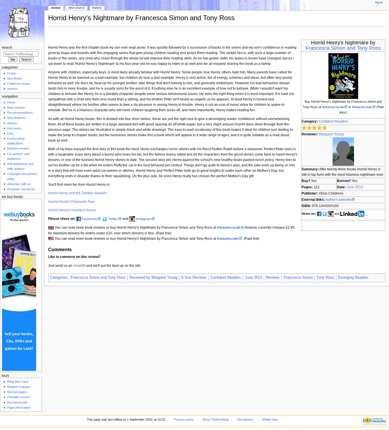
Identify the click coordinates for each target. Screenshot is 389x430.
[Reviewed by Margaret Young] (343, 151)
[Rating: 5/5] (314, 128)
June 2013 (355, 187)
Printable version (18, 397)
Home (11, 102)
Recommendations (20, 112)
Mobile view (270, 419)
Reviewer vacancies (21, 189)
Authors (12, 88)
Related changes (18, 386)
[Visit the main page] (22, 22)
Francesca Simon (298, 278)
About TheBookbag (215, 419)
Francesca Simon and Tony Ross (343, 48)
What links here (17, 381)
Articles (12, 123)
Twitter (113, 219)
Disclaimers (245, 419)
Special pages (16, 392)
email (77, 266)
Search (7, 47)
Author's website (338, 200)
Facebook (89, 219)
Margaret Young (331, 134)
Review (56, 7)
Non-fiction (14, 78)
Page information (18, 407)
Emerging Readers (353, 278)
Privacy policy (184, 419)
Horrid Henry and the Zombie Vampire (77, 193)
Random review (18, 148)
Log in (378, 2)
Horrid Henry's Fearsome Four (71, 202)
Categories (58, 278)
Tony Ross (325, 278)
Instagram (143, 219)
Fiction (11, 73)
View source (76, 7)
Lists (10, 133)
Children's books (18, 83)
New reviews (16, 107)
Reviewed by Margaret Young (153, 278)
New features (16, 117)
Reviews (273, 278)
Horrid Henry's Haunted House (72, 210)
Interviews (14, 128)
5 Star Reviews (193, 278)
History (97, 7)
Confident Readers (333, 121)
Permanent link (17, 402)
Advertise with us (19, 184)
